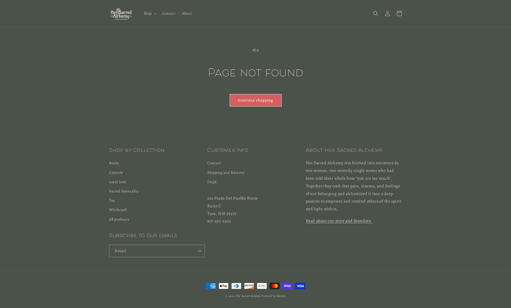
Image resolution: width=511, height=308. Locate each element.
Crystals (116, 172)
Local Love (117, 181)
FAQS (211, 181)
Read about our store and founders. (339, 221)
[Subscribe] (199, 251)
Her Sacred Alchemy (248, 296)
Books (114, 163)
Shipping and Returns (225, 172)
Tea (112, 200)
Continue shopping (255, 100)
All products (119, 219)
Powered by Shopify (273, 296)
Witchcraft (118, 209)
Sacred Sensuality (124, 191)
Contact (214, 163)
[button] (150, 13)
